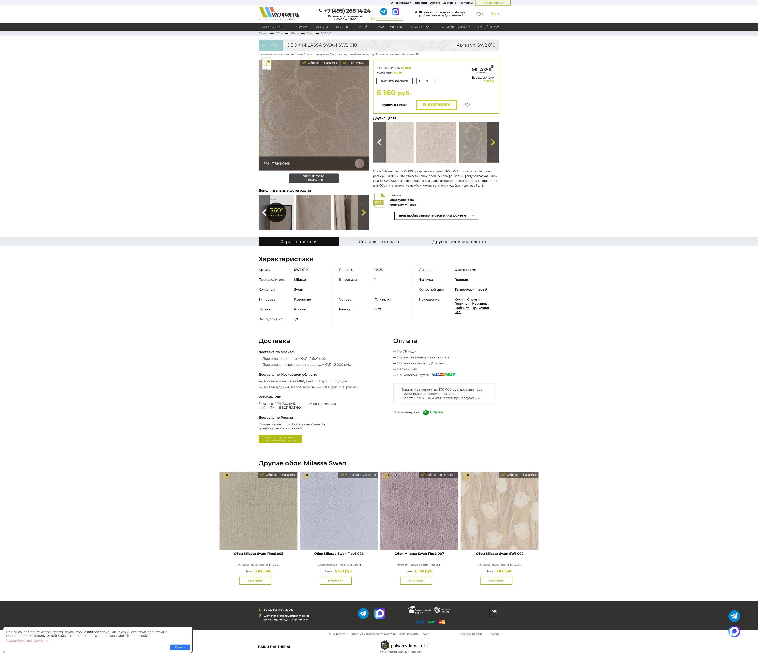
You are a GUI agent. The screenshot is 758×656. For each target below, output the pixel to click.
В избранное (467, 105)
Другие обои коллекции (459, 241)
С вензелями (465, 270)
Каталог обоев (271, 27)
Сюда (264, 212)
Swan (310, 33)
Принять (180, 647)
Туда (363, 212)
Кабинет (462, 308)
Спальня (474, 299)
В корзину (437, 104)
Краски (302, 27)
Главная (263, 33)
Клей (363, 27)
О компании (399, 3)
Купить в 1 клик (394, 105)
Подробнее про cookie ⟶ (27, 640)
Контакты (466, 3)
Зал (458, 312)
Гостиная (462, 303)
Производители (389, 27)
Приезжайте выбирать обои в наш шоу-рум (432, 215)
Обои (279, 33)
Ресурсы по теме (471, 634)
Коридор (479, 303)
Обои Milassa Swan (258, 554)
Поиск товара (492, 2)
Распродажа (421, 27)
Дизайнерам (488, 27)
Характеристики (299, 241)
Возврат (421, 3)
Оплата (435, 3)
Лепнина (343, 27)
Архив (495, 634)
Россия (300, 309)
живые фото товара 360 (314, 178)
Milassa (295, 33)
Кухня (460, 299)
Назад (273, 45)
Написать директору (389, 18)
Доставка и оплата (379, 241)
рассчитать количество (394, 80)
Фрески (321, 27)
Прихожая (480, 308)
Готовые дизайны (455, 27)
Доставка (449, 3)
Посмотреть (258, 540)
